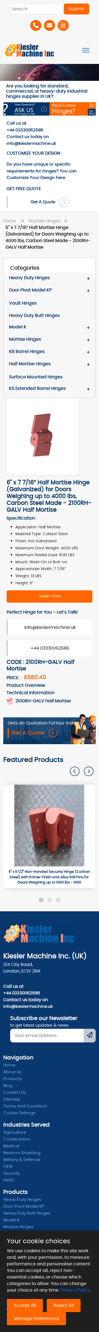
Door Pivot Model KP (30, 290)
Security (11, 1173)
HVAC (9, 1180)
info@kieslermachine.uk (50, 627)
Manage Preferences (36, 1318)
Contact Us (14, 1093)
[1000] (49, 826)
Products (12, 1079)
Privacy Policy (75, 1290)
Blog (7, 1086)
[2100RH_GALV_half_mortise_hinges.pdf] (10, 701)
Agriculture (14, 1132)
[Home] (29, 50)
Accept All (25, 1305)
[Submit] (90, 1035)
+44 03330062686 (50, 648)
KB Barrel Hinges (27, 351)
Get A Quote (45, 202)
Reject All (64, 1305)
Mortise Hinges (45, 221)
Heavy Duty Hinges (29, 278)
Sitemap (11, 1099)
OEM (7, 1167)
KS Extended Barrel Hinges (37, 388)
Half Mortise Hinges (30, 364)
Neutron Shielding (21, 1153)
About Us (12, 1072)
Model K (17, 327)
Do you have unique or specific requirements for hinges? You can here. (42, 171)
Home (10, 221)
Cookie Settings (19, 1113)
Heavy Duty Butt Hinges (26, 1213)
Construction (17, 1139)
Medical (11, 1146)
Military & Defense (21, 1160)
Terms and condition (25, 1106)
